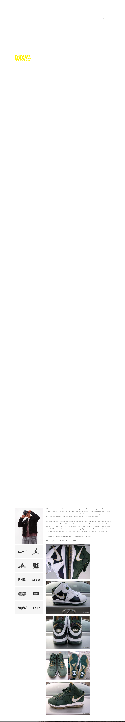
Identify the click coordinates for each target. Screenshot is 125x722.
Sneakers (22, 496)
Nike (15, 496)
